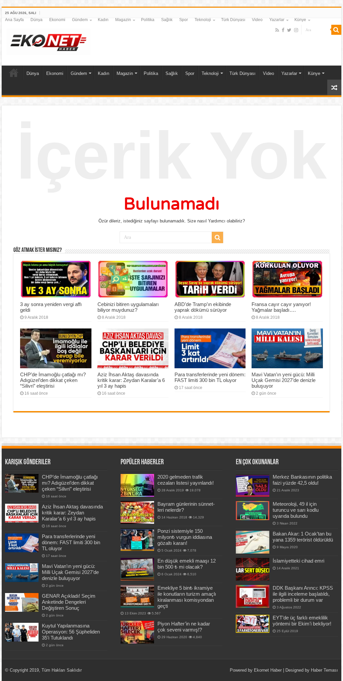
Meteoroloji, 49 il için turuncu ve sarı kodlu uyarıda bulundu (296, 510)
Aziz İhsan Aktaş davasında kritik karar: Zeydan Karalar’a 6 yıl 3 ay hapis (131, 380)
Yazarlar (276, 19)
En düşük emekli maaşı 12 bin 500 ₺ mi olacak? (186, 564)
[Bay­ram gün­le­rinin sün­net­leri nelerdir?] (137, 512)
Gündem (80, 19)
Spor (183, 19)
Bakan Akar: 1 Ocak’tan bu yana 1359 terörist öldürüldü (303, 537)
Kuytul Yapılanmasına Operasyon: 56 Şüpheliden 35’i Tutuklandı (71, 632)
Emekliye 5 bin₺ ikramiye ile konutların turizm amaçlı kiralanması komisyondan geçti (186, 597)
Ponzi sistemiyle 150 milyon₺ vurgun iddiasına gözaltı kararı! (184, 537)
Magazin (123, 19)
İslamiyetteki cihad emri (298, 561)
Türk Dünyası (233, 19)
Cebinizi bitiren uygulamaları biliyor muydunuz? (128, 307)
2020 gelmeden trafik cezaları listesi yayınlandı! (185, 480)
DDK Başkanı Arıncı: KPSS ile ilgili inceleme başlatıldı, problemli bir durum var (303, 594)
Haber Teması (324, 670)
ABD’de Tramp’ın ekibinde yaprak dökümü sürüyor (203, 307)
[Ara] (336, 30)
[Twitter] (289, 30)
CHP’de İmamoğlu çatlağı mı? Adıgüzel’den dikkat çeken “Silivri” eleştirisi (53, 380)
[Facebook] (283, 30)
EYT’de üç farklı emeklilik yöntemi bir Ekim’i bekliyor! (302, 620)
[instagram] (296, 30)
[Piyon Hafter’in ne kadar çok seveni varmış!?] (137, 632)
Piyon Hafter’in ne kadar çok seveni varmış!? (183, 627)
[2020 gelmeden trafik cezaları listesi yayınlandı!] (137, 485)
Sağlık (167, 19)
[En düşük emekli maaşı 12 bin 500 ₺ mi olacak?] (137, 569)
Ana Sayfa (14, 19)
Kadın (103, 19)
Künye (300, 19)
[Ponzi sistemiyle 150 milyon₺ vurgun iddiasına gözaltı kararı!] (137, 539)
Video (257, 19)
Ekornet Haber (268, 670)
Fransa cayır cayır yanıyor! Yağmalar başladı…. (281, 307)
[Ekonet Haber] (48, 40)
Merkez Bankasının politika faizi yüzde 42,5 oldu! (302, 480)
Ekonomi (57, 19)
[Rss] (277, 30)
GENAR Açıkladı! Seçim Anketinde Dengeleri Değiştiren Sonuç (68, 602)
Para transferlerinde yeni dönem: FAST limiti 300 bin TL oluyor (210, 377)
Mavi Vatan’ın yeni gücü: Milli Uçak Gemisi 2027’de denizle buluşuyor (284, 380)
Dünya (36, 19)
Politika (147, 19)
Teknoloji (203, 19)
